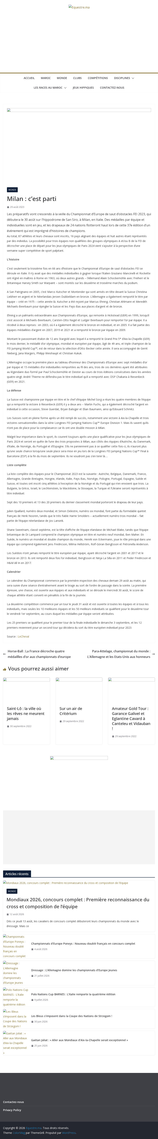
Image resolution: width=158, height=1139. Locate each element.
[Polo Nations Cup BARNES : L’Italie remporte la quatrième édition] (15, 997)
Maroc (46, 78)
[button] (132, 78)
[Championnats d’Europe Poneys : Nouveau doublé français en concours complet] (15, 946)
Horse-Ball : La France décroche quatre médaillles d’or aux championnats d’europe (39, 654)
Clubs (77, 78)
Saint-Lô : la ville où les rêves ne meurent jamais (26, 713)
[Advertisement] (79, 44)
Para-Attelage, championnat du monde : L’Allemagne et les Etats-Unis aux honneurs (118, 654)
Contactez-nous (112, 87)
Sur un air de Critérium (71, 711)
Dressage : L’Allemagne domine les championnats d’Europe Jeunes (74, 970)
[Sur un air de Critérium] (79, 680)
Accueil (29, 78)
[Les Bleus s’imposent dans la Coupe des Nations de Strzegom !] (15, 1019)
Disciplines (122, 78)
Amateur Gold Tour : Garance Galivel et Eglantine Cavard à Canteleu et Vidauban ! (131, 718)
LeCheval (23, 636)
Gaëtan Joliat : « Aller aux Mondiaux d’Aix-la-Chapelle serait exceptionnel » (79, 1040)
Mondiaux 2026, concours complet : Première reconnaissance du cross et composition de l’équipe (78, 903)
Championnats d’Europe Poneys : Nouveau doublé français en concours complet (83, 943)
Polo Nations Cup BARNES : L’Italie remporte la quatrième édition (73, 994)
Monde (62, 78)
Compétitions (98, 78)
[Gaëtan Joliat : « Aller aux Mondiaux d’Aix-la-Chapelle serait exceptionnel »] (15, 1043)
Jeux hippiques (83, 87)
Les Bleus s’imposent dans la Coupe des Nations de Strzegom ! (71, 1016)
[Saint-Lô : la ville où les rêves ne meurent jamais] (26, 680)
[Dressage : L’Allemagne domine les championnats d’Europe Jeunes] (15, 973)
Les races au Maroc (48, 87)
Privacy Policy (12, 1110)
